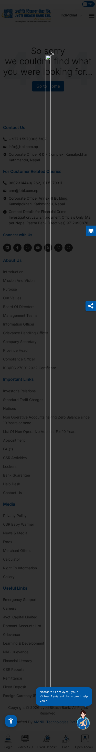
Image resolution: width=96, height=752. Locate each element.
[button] (11, 721)
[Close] (53, 54)
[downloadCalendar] (91, 231)
